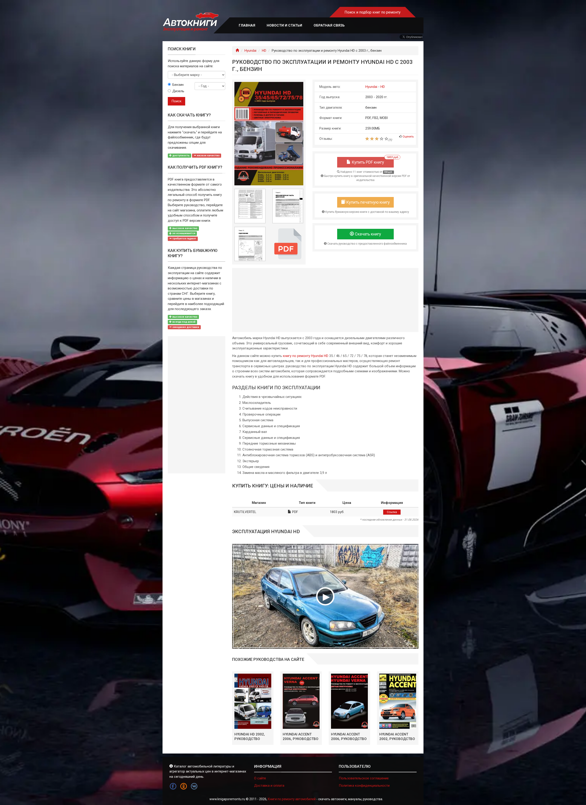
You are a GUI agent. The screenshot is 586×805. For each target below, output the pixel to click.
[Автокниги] (190, 22)
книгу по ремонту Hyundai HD (305, 356)
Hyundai (250, 51)
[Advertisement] (325, 300)
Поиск (176, 101)
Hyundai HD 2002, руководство (249, 736)
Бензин (178, 85)
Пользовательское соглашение (364, 778)
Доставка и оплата (269, 785)
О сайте (260, 778)
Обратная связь (329, 25)
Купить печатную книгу (367, 202)
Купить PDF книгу (372, 161)
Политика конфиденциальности (364, 785)
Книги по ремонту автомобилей (292, 799)
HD (264, 51)
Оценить (408, 136)
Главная (247, 25)
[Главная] (237, 51)
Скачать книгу (367, 234)
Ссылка (392, 512)
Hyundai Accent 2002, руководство (397, 736)
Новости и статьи (284, 25)
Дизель (178, 91)
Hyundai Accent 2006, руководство (300, 736)
